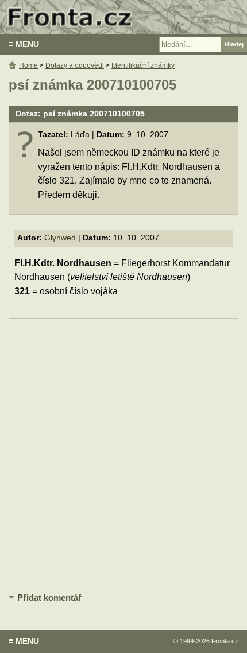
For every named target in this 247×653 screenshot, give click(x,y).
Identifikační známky (143, 65)
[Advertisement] (123, 454)
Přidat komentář (49, 598)
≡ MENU (24, 44)
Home (28, 65)
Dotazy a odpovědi (74, 65)
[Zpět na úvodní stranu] (123, 17)
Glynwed (60, 238)
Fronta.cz (224, 641)
